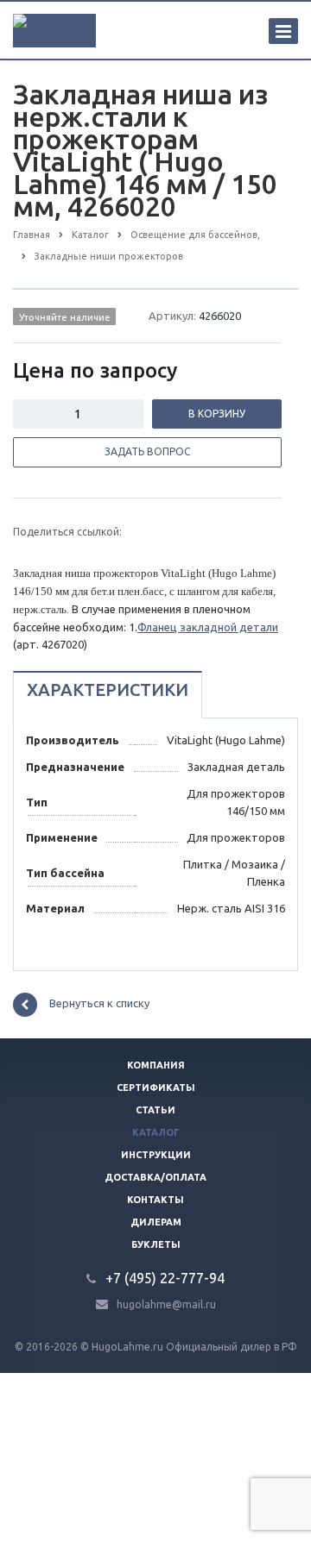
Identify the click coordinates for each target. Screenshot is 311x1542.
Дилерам (155, 1222)
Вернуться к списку (99, 1003)
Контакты (155, 1199)
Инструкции (156, 1155)
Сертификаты (156, 1087)
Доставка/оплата (155, 1177)
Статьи (155, 1110)
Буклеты (156, 1244)
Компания (156, 1065)
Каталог (156, 1132)
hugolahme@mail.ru (166, 1303)
